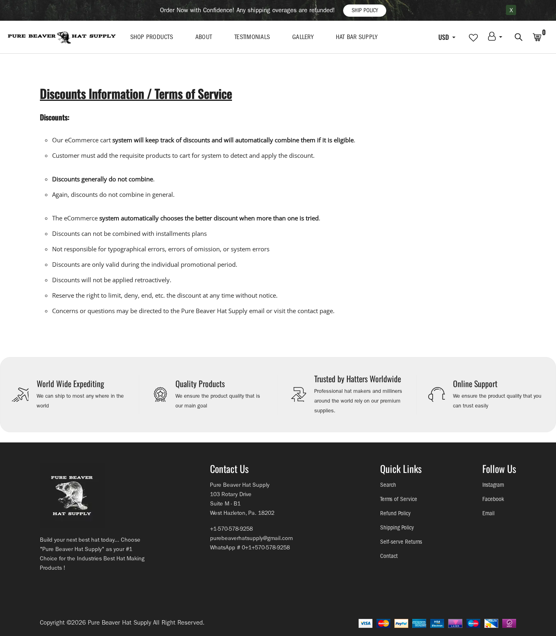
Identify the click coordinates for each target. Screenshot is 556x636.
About (203, 37)
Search (388, 484)
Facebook (493, 499)
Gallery (302, 37)
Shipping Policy (397, 527)
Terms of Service (398, 499)
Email (488, 513)
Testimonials (252, 37)
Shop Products (151, 37)
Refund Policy (395, 513)
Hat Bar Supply (357, 37)
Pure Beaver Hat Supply (119, 622)
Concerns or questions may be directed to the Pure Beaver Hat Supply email (158, 311)
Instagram (493, 484)
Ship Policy (365, 10)
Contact (389, 556)
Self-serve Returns (401, 541)
